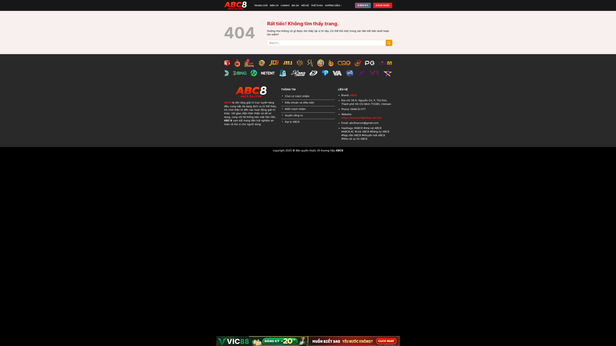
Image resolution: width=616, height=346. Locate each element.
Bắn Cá (274, 5)
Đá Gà (295, 5)
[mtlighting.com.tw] (236, 5)
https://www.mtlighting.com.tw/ (361, 117)
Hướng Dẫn (332, 5)
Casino (285, 5)
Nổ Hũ (305, 5)
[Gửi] (389, 43)
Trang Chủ (261, 5)
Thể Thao (317, 5)
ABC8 (227, 102)
